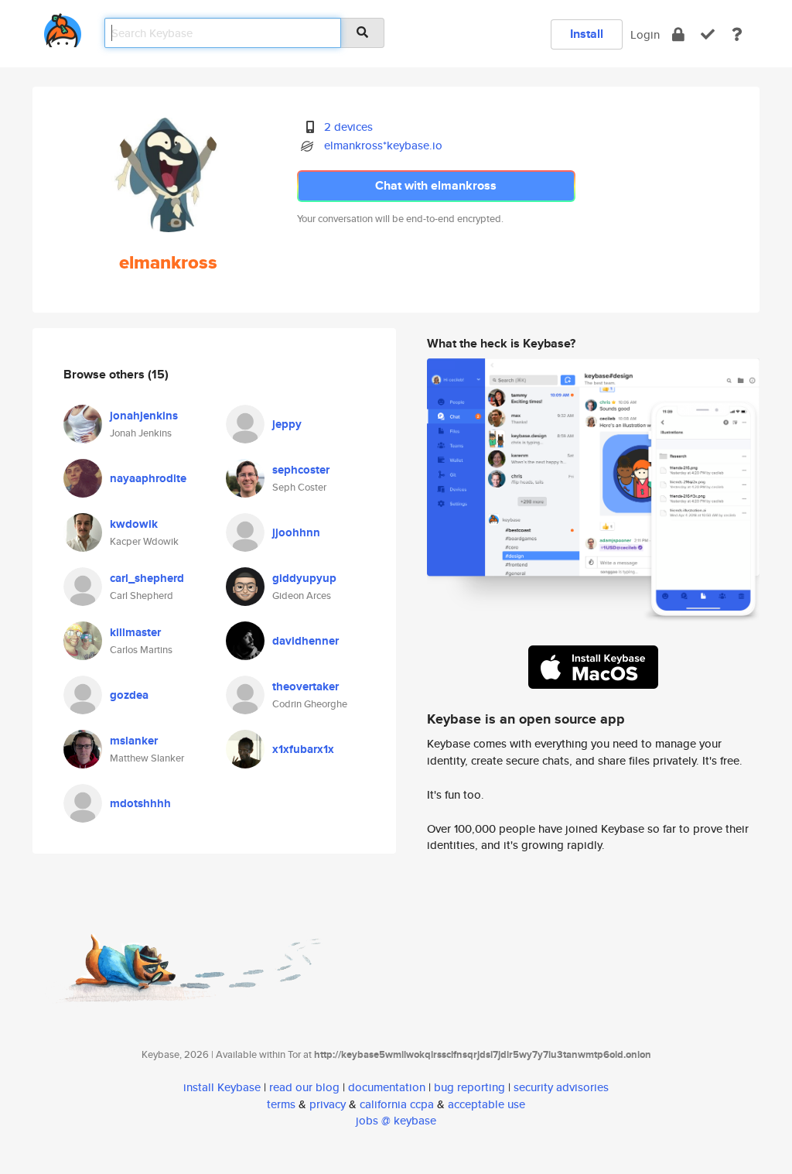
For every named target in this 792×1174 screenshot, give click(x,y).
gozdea (129, 694)
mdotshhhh (140, 803)
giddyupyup (304, 578)
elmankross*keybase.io (383, 145)
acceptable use (486, 1104)
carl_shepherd (147, 578)
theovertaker (305, 686)
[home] (62, 27)
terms (281, 1104)
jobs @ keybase (396, 1120)
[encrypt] (678, 34)
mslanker (134, 740)
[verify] (708, 34)
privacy (327, 1104)
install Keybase (222, 1087)
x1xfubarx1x (303, 749)
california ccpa (397, 1104)
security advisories (561, 1087)
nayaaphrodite (148, 478)
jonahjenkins (144, 415)
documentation (386, 1087)
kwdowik (134, 523)
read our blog (304, 1087)
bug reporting (469, 1087)
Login (645, 34)
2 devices (348, 126)
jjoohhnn (296, 532)
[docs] (737, 34)
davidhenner (305, 640)
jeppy (287, 424)
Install (586, 34)
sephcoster (300, 469)
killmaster (135, 632)
